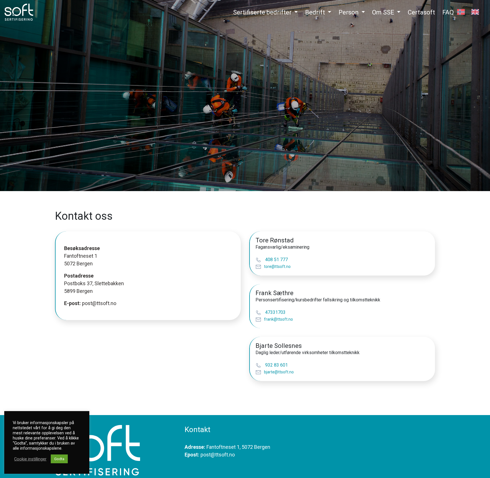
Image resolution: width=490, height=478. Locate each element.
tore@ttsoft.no (277, 266)
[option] (476, 12)
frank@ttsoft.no (278, 319)
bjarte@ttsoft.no (279, 372)
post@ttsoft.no (99, 303)
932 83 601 (276, 365)
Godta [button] (59, 459)
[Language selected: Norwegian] (471, 13)
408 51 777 (276, 259)
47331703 (275, 312)
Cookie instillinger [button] (30, 459)
